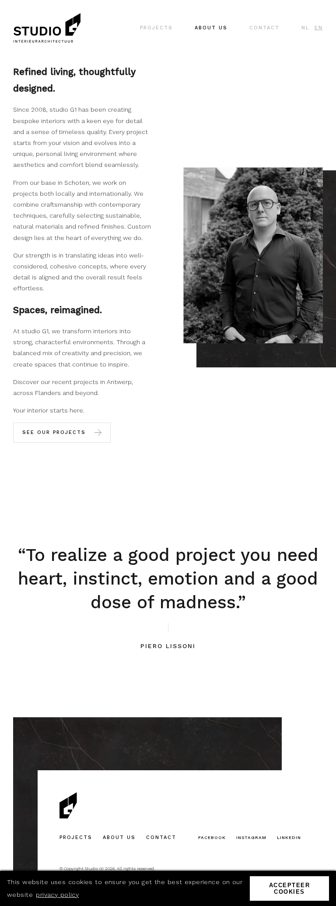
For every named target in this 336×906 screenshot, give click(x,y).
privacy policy (57, 894)
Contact (161, 837)
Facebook (212, 837)
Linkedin (289, 837)
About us (119, 837)
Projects (76, 837)
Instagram (251, 837)
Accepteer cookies (289, 888)
